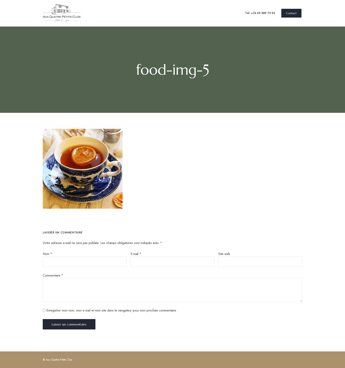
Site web (224, 254)
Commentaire (53, 275)
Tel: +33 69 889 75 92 (260, 13)
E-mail (136, 254)
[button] (291, 13)
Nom (47, 254)
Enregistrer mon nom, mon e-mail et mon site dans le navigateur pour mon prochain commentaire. (111, 310)
